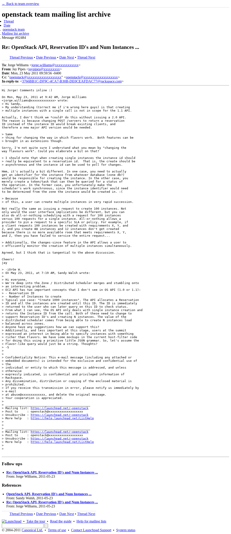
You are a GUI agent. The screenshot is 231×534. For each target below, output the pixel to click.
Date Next (66, 57)
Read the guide (61, 521)
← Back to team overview (20, 4)
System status (125, 530)
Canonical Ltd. (32, 530)
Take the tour (35, 521)
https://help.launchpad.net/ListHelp (62, 418)
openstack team (14, 29)
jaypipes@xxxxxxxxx (44, 69)
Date (7, 25)
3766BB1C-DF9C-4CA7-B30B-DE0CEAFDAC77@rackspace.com (72, 81)
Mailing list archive (15, 33)
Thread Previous (21, 57)
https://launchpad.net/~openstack (59, 408)
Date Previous (46, 57)
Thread (9, 21)
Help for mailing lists (91, 521)
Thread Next (86, 57)
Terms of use (57, 530)
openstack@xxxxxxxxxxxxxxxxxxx (35, 77)
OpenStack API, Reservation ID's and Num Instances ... (49, 494)
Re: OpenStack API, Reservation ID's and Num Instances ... (52, 472)
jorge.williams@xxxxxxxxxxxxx (55, 65)
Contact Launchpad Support (91, 530)
